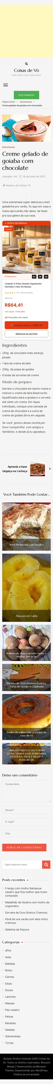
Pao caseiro (12, 1009)
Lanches (10, 996)
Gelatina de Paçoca (17, 929)
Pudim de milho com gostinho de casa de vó (26, 734)
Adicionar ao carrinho (27, 333)
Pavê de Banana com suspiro (26, 544)
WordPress (41, 1070)
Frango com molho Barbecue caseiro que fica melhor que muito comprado (26, 892)
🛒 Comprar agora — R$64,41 (26, 325)
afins (8, 950)
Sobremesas (8, 147)
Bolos (8, 970)
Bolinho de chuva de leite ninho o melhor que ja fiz (26, 655)
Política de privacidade (26, 1074)
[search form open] (26, 64)
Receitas (10, 1023)
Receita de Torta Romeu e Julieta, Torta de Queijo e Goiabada (26, 685)
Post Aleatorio (26, 94)
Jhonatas (7, 176)
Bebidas (10, 963)
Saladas (10, 1029)
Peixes (9, 1016)
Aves (8, 957)
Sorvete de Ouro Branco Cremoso (26, 912)
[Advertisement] (26, 31)
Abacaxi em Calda (26, 616)
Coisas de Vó (26, 70)
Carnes (9, 976)
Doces (9, 990)
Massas (9, 1003)
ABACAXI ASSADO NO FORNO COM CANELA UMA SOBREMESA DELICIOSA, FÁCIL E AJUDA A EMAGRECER (26, 755)
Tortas (9, 1042)
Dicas (8, 983)
